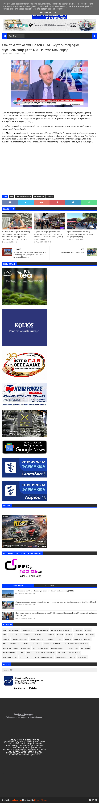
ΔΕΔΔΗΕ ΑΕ (90, 635)
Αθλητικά (37, 635)
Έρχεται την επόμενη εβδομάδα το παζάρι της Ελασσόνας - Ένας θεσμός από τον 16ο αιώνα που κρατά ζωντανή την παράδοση (48, 235)
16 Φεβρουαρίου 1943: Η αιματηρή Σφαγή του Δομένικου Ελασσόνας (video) (44, 591)
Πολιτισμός (60, 657)
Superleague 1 (28, 630)
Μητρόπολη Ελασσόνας (45, 653)
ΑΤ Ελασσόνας (14, 635)
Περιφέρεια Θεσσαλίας (44, 657)
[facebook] (90, 800)
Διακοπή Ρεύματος (82, 639)
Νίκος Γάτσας (74, 653)
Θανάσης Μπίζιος (40, 648)
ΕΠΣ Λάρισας (14, 644)
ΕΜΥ (4, 644)
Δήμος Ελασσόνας (19, 639)
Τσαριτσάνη (82, 657)
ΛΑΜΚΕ (21, 653)
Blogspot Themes (40, 800)
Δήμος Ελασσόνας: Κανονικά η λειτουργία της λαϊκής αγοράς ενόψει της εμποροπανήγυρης (80, 234)
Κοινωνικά (85, 648)
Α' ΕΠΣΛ (88, 630)
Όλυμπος (78, 630)
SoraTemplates (16, 800)
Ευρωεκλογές (39, 196)
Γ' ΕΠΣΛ (69, 635)
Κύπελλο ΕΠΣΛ (9, 653)
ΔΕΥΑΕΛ (6, 639)
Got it (57, 13)
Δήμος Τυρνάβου (55, 639)
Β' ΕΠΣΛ (60, 635)
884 (11, 196)
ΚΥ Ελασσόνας (72, 648)
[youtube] (96, 800)
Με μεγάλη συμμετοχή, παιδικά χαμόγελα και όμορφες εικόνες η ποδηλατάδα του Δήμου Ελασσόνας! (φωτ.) (55, 602)
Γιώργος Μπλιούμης (23, 196)
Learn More (45, 13)
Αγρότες (27, 635)
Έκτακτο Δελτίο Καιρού (61, 630)
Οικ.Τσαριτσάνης (10, 657)
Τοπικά (50, 196)
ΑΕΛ (4, 635)
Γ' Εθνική (79, 635)
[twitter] (93, 800)
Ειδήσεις (26, 644)
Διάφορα (68, 639)
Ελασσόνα (37, 644)
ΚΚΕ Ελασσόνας (57, 648)
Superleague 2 (42, 630)
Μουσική (61, 653)
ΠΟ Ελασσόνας (25, 657)
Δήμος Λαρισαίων (37, 639)
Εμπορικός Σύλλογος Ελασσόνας (16, 648)
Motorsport (14, 630)
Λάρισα (29, 653)
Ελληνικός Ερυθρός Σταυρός (76, 644)
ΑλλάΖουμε (49, 635)
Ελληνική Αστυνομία (52, 644)
